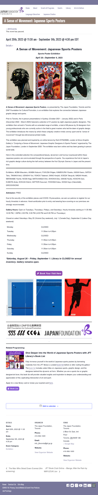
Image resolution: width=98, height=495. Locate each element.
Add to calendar (49, 406)
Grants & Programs (47, 8)
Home (28, 8)
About (35, 8)
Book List (14, 388)
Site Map (21, 484)
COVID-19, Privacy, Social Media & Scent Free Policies (21, 487)
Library (68, 8)
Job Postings (6, 490)
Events (60, 8)
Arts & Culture (79, 8)
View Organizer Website (44, 452)
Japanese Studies (49, 14)
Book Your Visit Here (50, 273)
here (51, 383)
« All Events (11, 28)
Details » (9, 45)
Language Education (33, 14)
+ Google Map (68, 443)
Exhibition (9, 449)
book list (60, 364)
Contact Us (12, 484)
